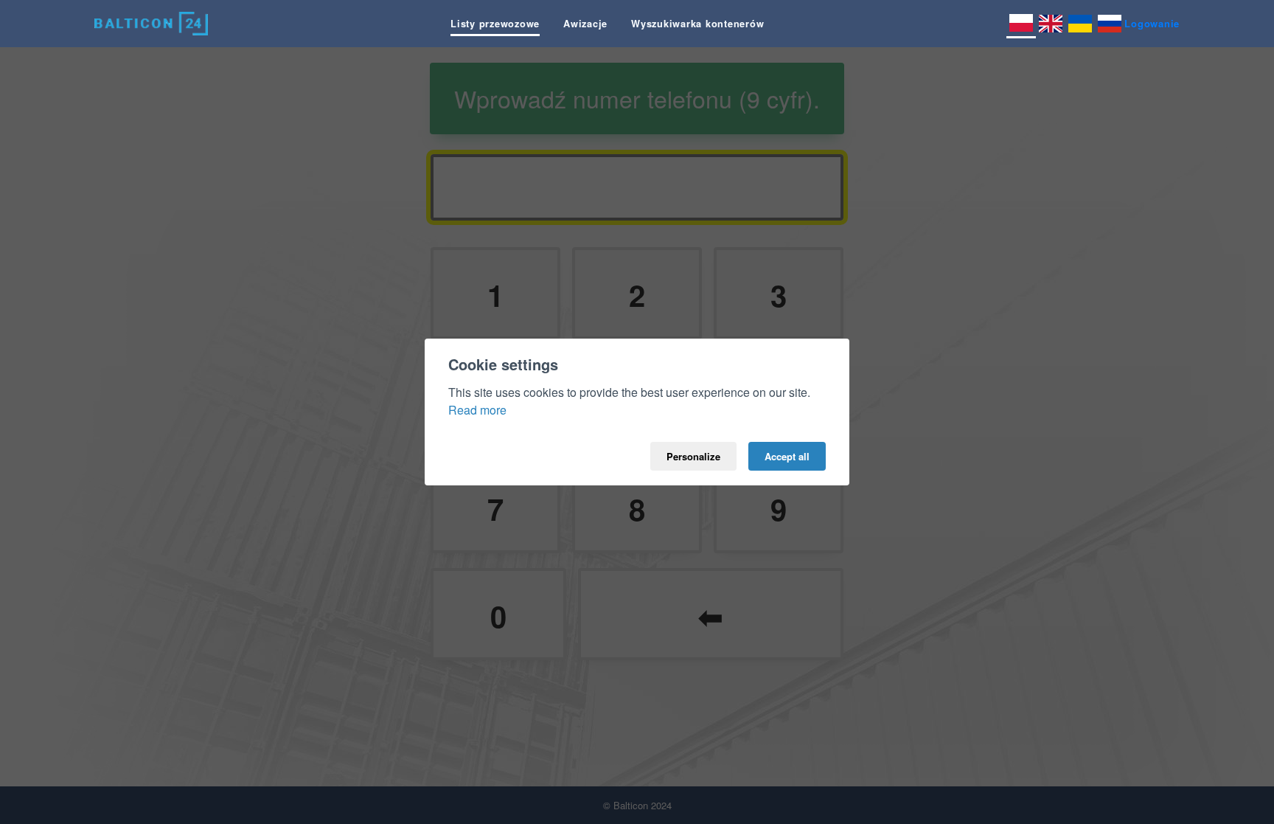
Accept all (787, 456)
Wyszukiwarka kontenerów (697, 23)
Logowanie (1152, 23)
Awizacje (585, 23)
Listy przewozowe (495, 23)
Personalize (693, 456)
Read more (477, 409)
